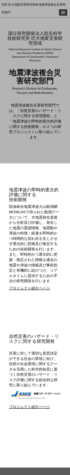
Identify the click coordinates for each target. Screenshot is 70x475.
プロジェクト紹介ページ (29, 288)
